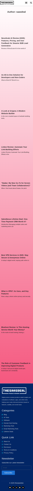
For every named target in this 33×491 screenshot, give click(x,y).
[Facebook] (10, 487)
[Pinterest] (19, 487)
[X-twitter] (13, 487)
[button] (26, 2)
